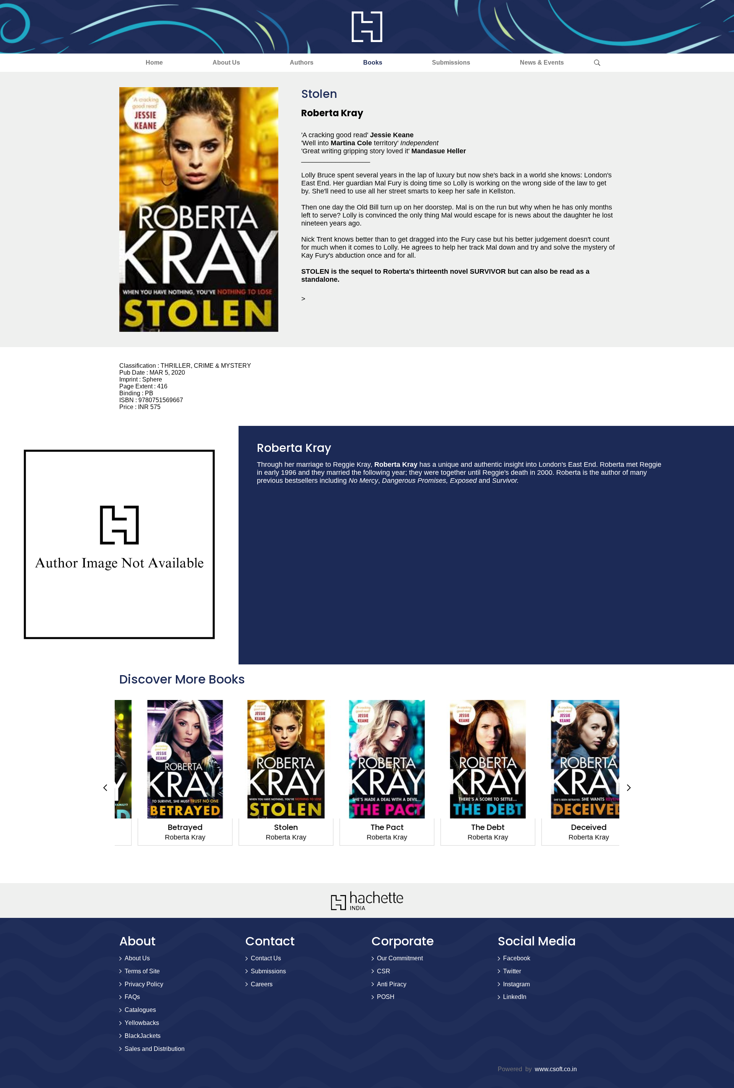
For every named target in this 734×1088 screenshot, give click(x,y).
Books (372, 62)
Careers (262, 984)
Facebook (516, 958)
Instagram (516, 984)
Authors (301, 62)
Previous (105, 788)
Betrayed (165, 827)
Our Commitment (400, 958)
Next (629, 788)
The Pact (367, 827)
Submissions (451, 62)
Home (154, 62)
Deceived (569, 827)
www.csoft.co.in (556, 1069)
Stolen (266, 827)
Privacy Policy (144, 984)
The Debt (468, 827)
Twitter (512, 971)
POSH (386, 997)
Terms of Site (142, 971)
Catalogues (140, 1010)
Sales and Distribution (155, 1049)
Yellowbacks (142, 1023)
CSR (383, 971)
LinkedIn (514, 997)
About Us (226, 62)
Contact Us (266, 958)
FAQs (132, 997)
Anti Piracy (391, 984)
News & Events (542, 62)
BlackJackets (143, 1036)
